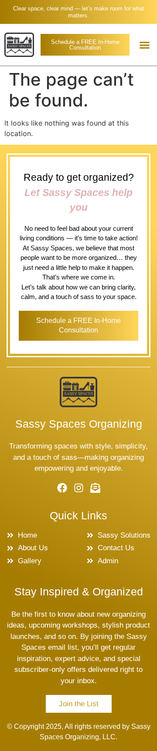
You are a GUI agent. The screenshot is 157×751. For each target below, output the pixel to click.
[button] (145, 45)
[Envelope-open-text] (95, 488)
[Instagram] (79, 488)
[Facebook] (62, 488)
